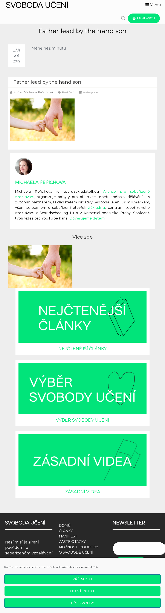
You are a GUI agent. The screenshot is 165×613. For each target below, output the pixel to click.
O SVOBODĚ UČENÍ (76, 552)
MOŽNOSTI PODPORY (78, 547)
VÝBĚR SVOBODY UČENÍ (82, 420)
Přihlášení (145, 18)
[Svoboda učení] (42, 4)
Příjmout (82, 579)
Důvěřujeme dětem (87, 218)
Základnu (96, 208)
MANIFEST (68, 536)
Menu (155, 4)
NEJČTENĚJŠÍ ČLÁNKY (82, 348)
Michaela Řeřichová (38, 92)
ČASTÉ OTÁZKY (72, 542)
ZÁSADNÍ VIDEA (82, 491)
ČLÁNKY (66, 531)
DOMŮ (65, 526)
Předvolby (82, 603)
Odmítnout (82, 591)
